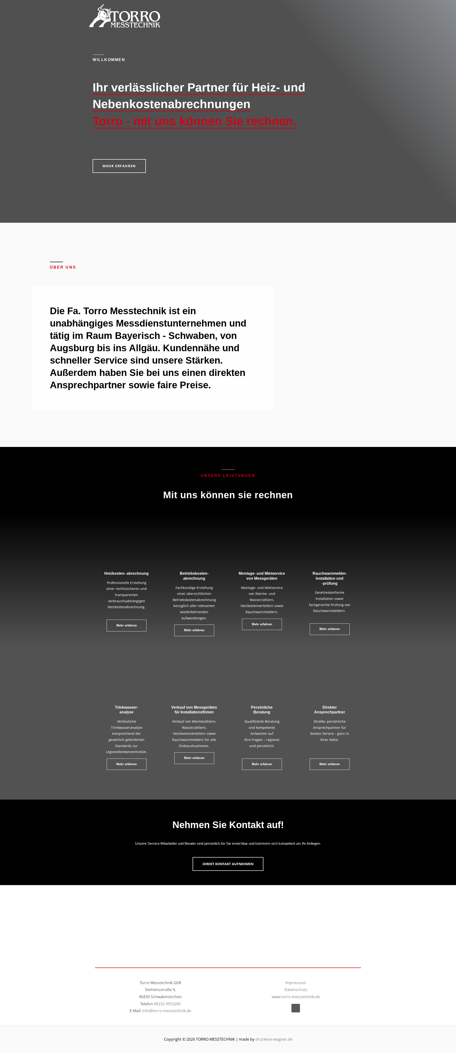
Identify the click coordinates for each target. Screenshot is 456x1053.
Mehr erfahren (329, 764)
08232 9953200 (167, 1003)
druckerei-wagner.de (273, 1039)
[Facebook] (295, 1008)
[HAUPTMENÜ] (361, 15)
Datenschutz (296, 989)
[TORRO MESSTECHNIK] (124, 16)
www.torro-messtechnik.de (296, 996)
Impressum (295, 982)
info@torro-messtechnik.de (166, 1010)
